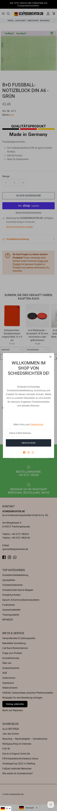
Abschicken (28, 443)
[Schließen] (50, 357)
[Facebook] (24, 452)
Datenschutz (36, 424)
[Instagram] (28, 452)
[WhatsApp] (33, 452)
